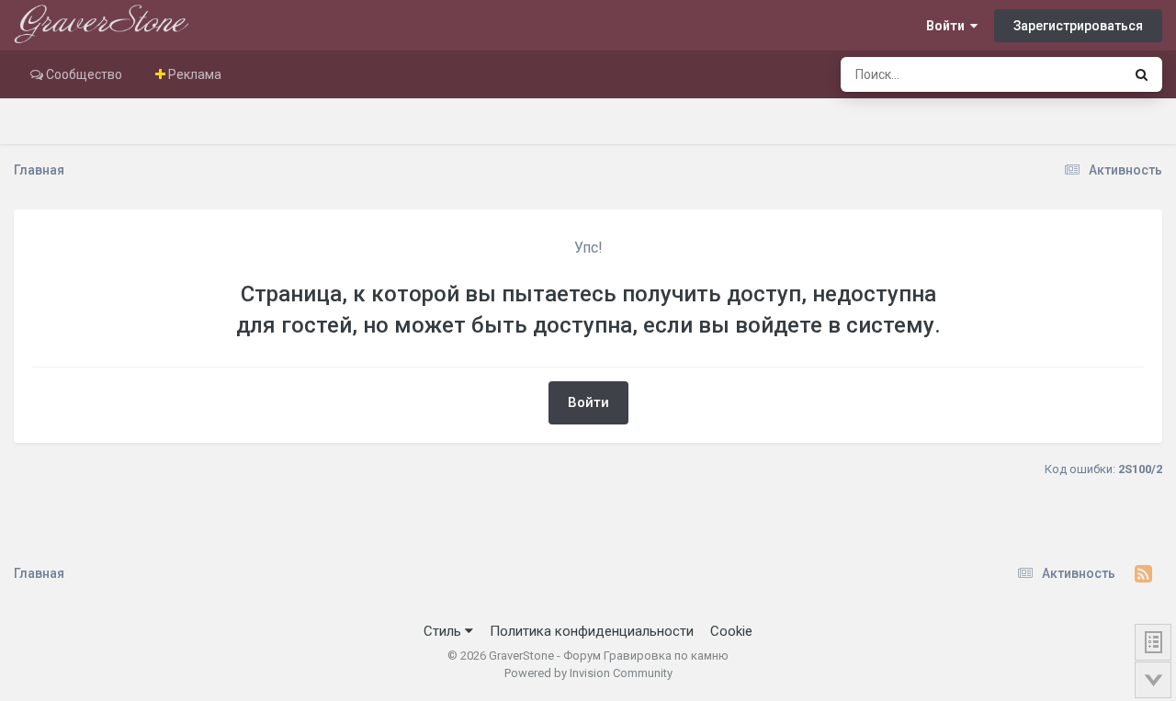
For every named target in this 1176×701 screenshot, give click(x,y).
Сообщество (82, 74)
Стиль (444, 631)
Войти (948, 25)
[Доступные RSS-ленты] (1143, 574)
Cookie (731, 631)
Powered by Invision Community (588, 673)
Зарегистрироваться (1078, 25)
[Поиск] (1141, 74)
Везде (1079, 74)
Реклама (193, 74)
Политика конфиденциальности (592, 631)
